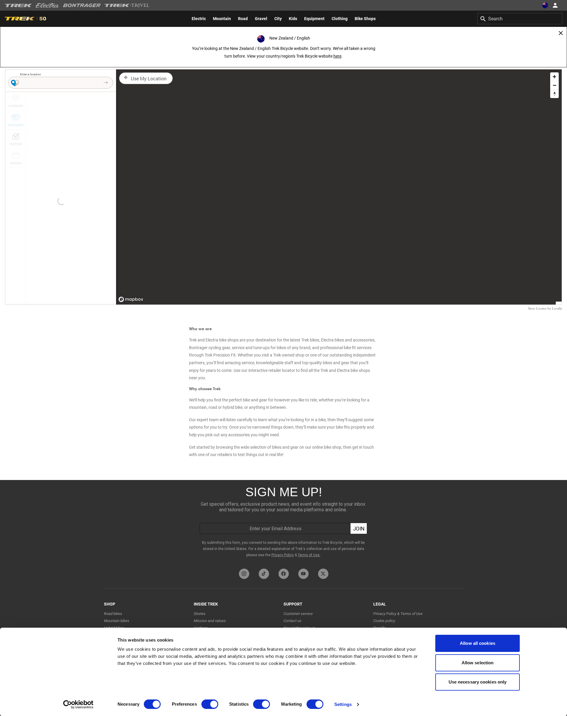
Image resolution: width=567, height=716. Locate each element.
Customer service (298, 613)
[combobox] (519, 18)
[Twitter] (323, 574)
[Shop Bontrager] (82, 5)
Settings (343, 704)
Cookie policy (384, 621)
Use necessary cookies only (478, 681)
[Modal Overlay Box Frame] (283, 523)
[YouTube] (303, 574)
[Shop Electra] (47, 5)
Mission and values (210, 621)
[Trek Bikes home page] (18, 5)
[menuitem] (198, 19)
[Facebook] (283, 574)
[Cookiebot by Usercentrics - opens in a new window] (78, 704)
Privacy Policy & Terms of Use (398, 613)
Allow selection (478, 662)
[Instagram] (244, 574)
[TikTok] (264, 574)
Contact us (293, 621)
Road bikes (113, 613)
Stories (200, 613)
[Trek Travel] (127, 5)
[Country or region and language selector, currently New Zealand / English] (545, 5)
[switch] (209, 704)
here (337, 56)
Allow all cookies (477, 643)
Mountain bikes (116, 621)
